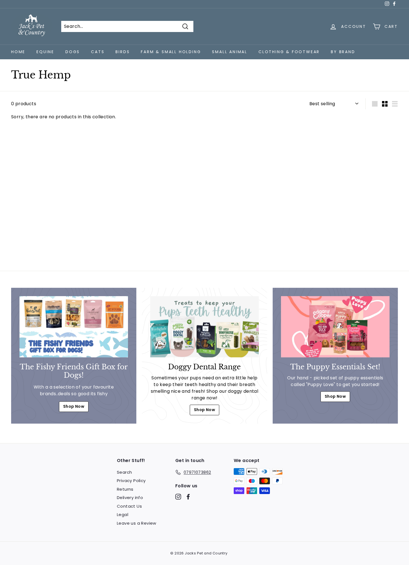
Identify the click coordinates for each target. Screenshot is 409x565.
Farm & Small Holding (171, 52)
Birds (122, 52)
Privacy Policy (131, 480)
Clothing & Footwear (289, 52)
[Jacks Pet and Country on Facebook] (188, 496)
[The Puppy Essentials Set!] (335, 326)
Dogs (72, 52)
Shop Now (73, 406)
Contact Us (129, 506)
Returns (125, 489)
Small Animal (229, 52)
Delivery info (130, 497)
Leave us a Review (136, 523)
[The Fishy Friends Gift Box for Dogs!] (73, 326)
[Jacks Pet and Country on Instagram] (178, 496)
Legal (122, 514)
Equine (45, 52)
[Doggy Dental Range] (204, 326)
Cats (97, 52)
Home (18, 52)
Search (124, 472)
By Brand (343, 52)
